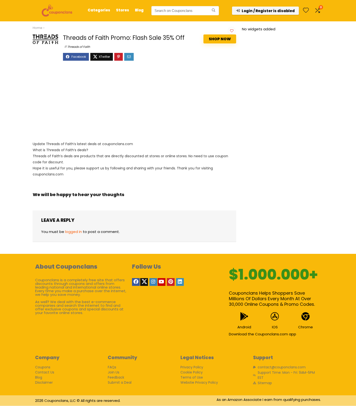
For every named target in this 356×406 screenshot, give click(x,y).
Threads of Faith (78, 47)
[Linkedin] (180, 282)
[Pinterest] (171, 282)
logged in (73, 231)
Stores (122, 10)
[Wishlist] (306, 11)
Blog (139, 10)
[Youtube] (161, 282)
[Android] (244, 316)
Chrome (305, 327)
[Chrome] (305, 316)
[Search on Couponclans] (213, 10)
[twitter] (144, 282)
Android (244, 327)
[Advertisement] (134, 103)
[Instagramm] (153, 282)
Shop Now (220, 39)
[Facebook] (136, 282)
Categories (99, 10)
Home (37, 28)
